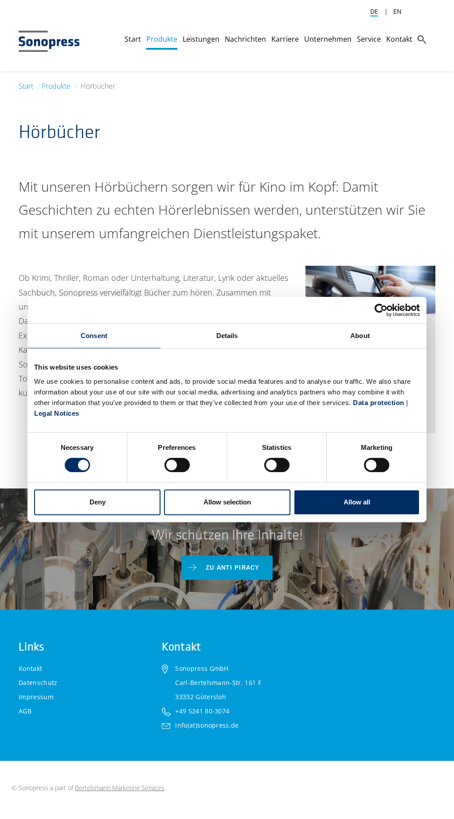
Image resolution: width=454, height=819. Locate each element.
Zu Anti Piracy (233, 567)
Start (26, 86)
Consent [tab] (94, 335)
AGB (25, 711)
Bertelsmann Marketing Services (119, 788)
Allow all (357, 502)
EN (397, 11)
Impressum (36, 697)
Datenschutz (38, 682)
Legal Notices (56, 413)
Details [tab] (227, 335)
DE (374, 11)
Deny (98, 502)
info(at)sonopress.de (207, 725)
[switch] (177, 465)
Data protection (378, 402)
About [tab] (360, 335)
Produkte (56, 86)
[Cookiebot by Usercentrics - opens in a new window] (381, 310)
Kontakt (30, 668)
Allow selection (227, 502)
